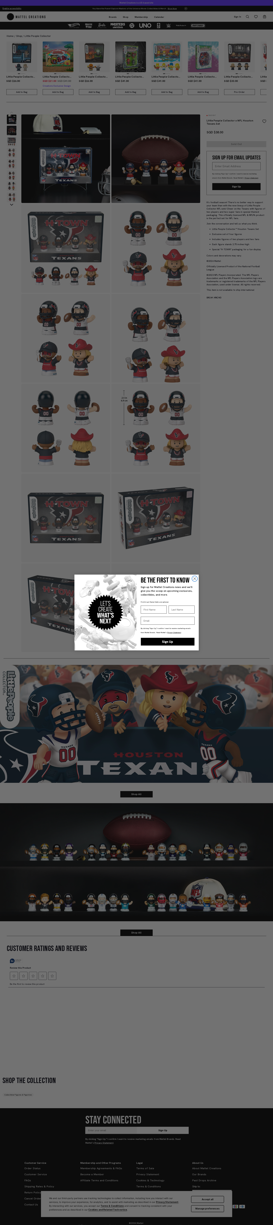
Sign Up (167, 642)
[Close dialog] (194, 578)
